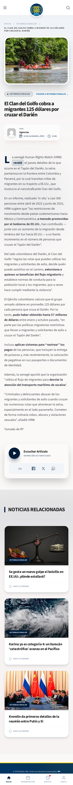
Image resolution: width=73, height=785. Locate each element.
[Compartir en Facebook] (33, 468)
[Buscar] (68, 8)
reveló (17, 163)
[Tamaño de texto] (20, 468)
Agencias (24, 132)
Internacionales (20, 94)
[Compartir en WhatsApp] (53, 468)
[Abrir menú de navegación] (5, 8)
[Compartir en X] (43, 468)
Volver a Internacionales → (52, 94)
